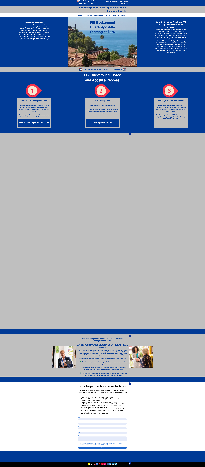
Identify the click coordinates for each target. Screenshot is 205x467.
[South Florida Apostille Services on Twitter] (110, 464)
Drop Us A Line (81, 435)
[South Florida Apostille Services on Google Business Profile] (97, 464)
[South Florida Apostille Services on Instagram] (105, 464)
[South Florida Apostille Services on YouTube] (95, 464)
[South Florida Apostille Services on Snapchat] (89, 464)
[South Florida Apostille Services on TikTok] (92, 464)
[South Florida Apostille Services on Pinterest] (102, 464)
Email (79, 426)
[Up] (130, 134)
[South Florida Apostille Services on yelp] (100, 464)
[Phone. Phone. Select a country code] (80, 433)
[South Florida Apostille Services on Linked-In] (113, 464)
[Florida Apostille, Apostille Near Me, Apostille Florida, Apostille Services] (116, 464)
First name (80, 417)
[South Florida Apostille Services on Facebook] (108, 464)
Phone (79, 431)
